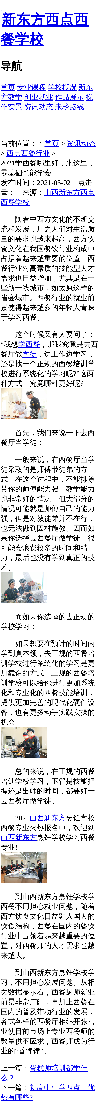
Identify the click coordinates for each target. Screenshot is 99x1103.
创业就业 (38, 97)
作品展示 (69, 97)
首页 (8, 87)
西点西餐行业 (28, 153)
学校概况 (62, 87)
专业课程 (31, 87)
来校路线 (69, 107)
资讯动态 (38, 107)
